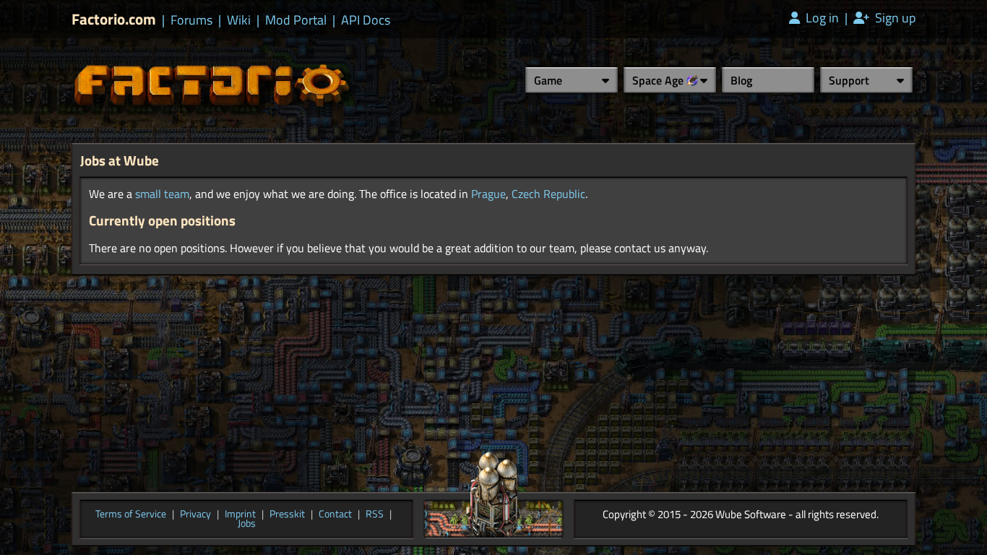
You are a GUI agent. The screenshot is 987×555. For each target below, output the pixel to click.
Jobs (247, 524)
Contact (335, 514)
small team (162, 193)
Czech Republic (548, 193)
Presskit (287, 514)
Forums (191, 20)
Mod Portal (296, 20)
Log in (821, 18)
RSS (375, 514)
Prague (488, 193)
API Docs (365, 20)
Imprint (240, 514)
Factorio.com (114, 19)
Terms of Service (130, 514)
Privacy (195, 514)
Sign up (893, 18)
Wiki (239, 20)
